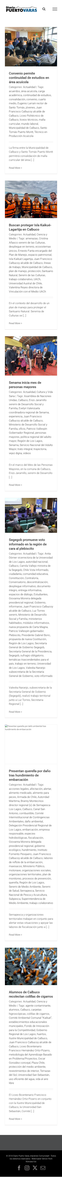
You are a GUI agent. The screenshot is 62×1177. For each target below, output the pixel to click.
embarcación (30, 829)
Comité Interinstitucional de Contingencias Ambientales (29, 817)
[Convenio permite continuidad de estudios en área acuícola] (31, 46)
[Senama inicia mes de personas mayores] (31, 356)
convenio (31, 99)
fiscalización (35, 837)
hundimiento (29, 849)
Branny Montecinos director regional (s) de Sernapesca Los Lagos (29, 805)
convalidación (17, 99)
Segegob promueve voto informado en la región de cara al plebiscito (28, 544)
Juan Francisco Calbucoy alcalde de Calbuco (27, 111)
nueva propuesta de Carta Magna (28, 627)
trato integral (24, 449)
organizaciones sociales (36, 870)
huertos (41, 1034)
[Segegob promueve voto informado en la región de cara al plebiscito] (31, 515)
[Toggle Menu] (55, 9)
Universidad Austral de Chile (25, 283)
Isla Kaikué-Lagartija (21, 258)
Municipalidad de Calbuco (24, 127)
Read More (14, 167)
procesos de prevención (36, 878)
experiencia (15, 416)
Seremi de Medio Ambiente (25, 886)
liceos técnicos (29, 119)
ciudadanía (15, 573)
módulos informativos (36, 622)
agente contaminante (38, 1005)
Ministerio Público (33, 866)
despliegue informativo (22, 586)
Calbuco (23, 400)
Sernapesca (27, 890)
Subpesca (15, 898)
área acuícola (29, 91)
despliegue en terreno (21, 246)
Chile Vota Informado (35, 569)
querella (13, 882)
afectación (36, 788)
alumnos (14, 1009)
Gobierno (39, 602)
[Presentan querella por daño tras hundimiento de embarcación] (31, 744)
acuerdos (14, 91)
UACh (37, 279)
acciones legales (19, 788)
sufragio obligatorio (32, 655)
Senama (14, 445)
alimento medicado (20, 792)
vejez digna (15, 453)
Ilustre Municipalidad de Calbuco (28, 1038)
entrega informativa (29, 590)
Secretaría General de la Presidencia (30, 651)
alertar (47, 788)
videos (27, 453)
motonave (15, 870)
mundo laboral (29, 123)
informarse (15, 606)
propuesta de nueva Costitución (27, 639)
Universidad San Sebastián (33, 1074)
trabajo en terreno (25, 663)
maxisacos (15, 866)
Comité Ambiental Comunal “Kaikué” (30, 1017)
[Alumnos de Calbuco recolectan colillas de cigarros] (31, 966)
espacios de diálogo (21, 594)
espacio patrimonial (40, 254)
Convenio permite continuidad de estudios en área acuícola (29, 77)
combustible (26, 813)
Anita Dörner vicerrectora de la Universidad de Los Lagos (31, 557)
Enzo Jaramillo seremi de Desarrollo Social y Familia (28, 404)
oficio (22, 428)
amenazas (32, 238)
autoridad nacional (37, 561)
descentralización (37, 582)
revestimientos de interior (24, 1070)
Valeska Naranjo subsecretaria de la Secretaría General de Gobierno (27, 671)
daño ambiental (34, 821)
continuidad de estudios (37, 95)
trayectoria (40, 449)
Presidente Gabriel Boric (36, 635)
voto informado (43, 675)
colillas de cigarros (38, 1013)
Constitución (16, 578)
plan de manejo (18, 271)
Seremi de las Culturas (32, 275)
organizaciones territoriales (25, 874)
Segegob (14, 655)
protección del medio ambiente (27, 1066)
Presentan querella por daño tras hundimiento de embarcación (30, 775)
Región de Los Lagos (29, 440)
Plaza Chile (38, 1062)
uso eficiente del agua (21, 1079)
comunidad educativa (35, 573)
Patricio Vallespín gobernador (26, 631)
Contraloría (31, 578)
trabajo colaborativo (21, 279)
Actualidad (29, 87)
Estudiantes (41, 594)
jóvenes (30, 107)
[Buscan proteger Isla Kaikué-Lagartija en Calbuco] (31, 199)
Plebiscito (15, 635)
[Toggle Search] (43, 9)
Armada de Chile (27, 797)
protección (34, 271)
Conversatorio (17, 582)
